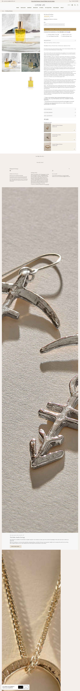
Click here (43, 174)
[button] (41, 7)
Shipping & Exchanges (14, 168)
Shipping (45, 19)
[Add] (74, 130)
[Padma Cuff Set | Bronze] (47, 128)
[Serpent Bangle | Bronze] (47, 146)
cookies (11, 686)
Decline (26, 687)
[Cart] (77, 5)
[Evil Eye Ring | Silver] (47, 137)
